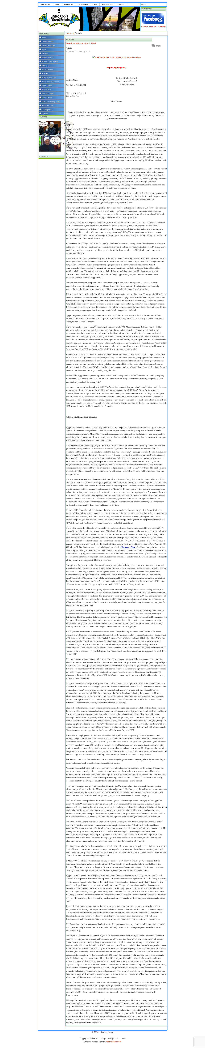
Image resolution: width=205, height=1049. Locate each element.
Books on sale (47, 106)
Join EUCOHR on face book (153, 26)
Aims (57, 4)
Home (44, 38)
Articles (45, 54)
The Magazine (47, 110)
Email (158, 46)
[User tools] (153, 44)
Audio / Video (47, 86)
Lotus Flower (83, 4)
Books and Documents (50, 82)
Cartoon (45, 114)
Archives (120, 4)
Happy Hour (46, 90)
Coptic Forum (47, 98)
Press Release (47, 70)
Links (95, 4)
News (44, 50)
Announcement (47, 94)
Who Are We (45, 4)
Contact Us (68, 4)
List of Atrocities (48, 42)
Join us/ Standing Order (51, 102)
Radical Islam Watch (50, 62)
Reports (45, 74)
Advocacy (45, 66)
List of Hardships (48, 46)
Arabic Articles (47, 58)
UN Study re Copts (49, 78)
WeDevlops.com (113, 1042)
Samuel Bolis (107, 4)
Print (154, 46)
